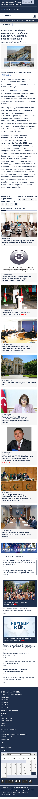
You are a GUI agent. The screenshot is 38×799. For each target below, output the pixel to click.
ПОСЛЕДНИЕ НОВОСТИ (13, 557)
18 (10, 770)
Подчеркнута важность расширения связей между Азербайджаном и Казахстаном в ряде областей (18, 242)
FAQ (2, 743)
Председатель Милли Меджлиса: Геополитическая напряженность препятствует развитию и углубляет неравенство (15, 419)
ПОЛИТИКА (7, 25)
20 (20, 770)
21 (25, 770)
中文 (22, 9)
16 (35, 767)
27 (20, 773)
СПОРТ (3, 713)
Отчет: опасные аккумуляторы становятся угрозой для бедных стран (18, 678)
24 (5, 773)
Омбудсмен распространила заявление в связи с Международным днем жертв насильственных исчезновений (17, 278)
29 (30, 773)
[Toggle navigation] (34, 16)
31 (5, 776)
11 (10, 767)
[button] (19, 53)
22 (30, 770)
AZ (2, 9)
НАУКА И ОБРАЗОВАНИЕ (9, 710)
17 (5, 770)
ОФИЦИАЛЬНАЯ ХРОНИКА (10, 692)
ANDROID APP (6, 748)
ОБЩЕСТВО (5, 705)
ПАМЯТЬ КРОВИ (6, 718)
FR (11, 9)
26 (15, 773)
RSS (2, 745)
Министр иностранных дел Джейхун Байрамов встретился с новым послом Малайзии (16, 534)
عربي (17, 9)
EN (7, 9)
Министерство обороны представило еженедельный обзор (17, 639)
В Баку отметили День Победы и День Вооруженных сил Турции (16, 313)
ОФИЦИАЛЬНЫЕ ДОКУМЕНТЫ (11, 694)
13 (20, 767)
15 (30, 767)
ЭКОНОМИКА (5, 699)
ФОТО (3, 726)
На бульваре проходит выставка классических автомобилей (15, 670)
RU (4, 9)
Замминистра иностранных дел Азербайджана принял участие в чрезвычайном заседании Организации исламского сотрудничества (16, 497)
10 (5, 767)
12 (15, 767)
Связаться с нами (8, 729)
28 (25, 773)
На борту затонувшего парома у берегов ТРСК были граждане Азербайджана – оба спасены (18, 572)
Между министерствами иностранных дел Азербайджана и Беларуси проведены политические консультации (17, 348)
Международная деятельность (13, 734)
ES (14, 9)
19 (15, 770)
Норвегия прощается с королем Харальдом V (15, 603)
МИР (2, 716)
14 (25, 767)
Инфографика (6, 721)
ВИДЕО (3, 723)
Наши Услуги (6, 737)
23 (35, 770)
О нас (3, 732)
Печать (17, 42)
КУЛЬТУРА (4, 707)
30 (35, 773)
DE (9, 9)
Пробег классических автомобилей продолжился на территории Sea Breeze (17, 610)
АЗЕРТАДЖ (6, 75)
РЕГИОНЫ (4, 702)
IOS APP (4, 750)
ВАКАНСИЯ (5, 739)
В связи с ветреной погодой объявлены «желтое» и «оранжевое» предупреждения (19, 646)
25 (10, 773)
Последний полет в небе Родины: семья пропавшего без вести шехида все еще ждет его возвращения (19, 562)
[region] (20, 622)
